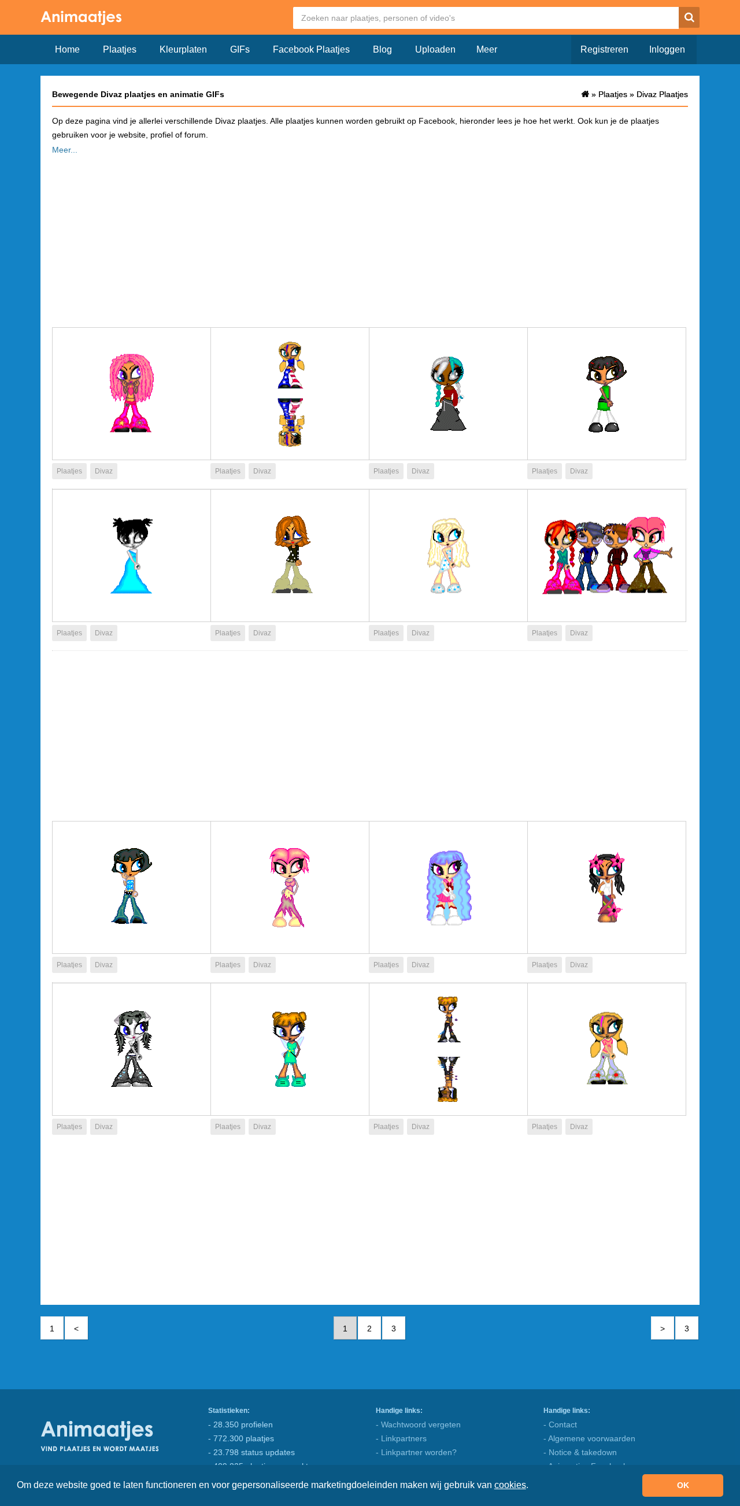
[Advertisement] (370, 238)
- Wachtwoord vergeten (418, 1424)
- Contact (560, 1424)
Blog (382, 49)
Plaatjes (119, 49)
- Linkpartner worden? (416, 1452)
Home (67, 49)
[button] (532, 1486)
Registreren (604, 49)
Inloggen (667, 49)
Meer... (64, 149)
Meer (486, 49)
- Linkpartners (401, 1438)
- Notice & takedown (580, 1452)
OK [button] (683, 1485)
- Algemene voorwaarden (589, 1438)
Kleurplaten (183, 49)
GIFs (240, 49)
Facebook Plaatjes (311, 49)
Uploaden (435, 49)
